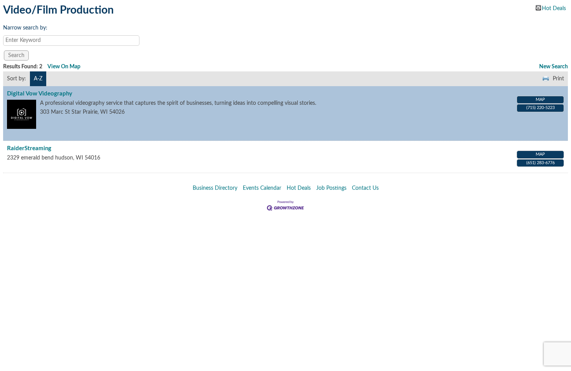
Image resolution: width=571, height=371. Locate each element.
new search (553, 66)
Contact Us (365, 188)
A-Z (38, 78)
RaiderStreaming (29, 148)
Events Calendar (262, 188)
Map (540, 99)
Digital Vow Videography (39, 94)
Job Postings (331, 188)
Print (558, 78)
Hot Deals (554, 8)
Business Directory (215, 188)
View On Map (63, 66)
